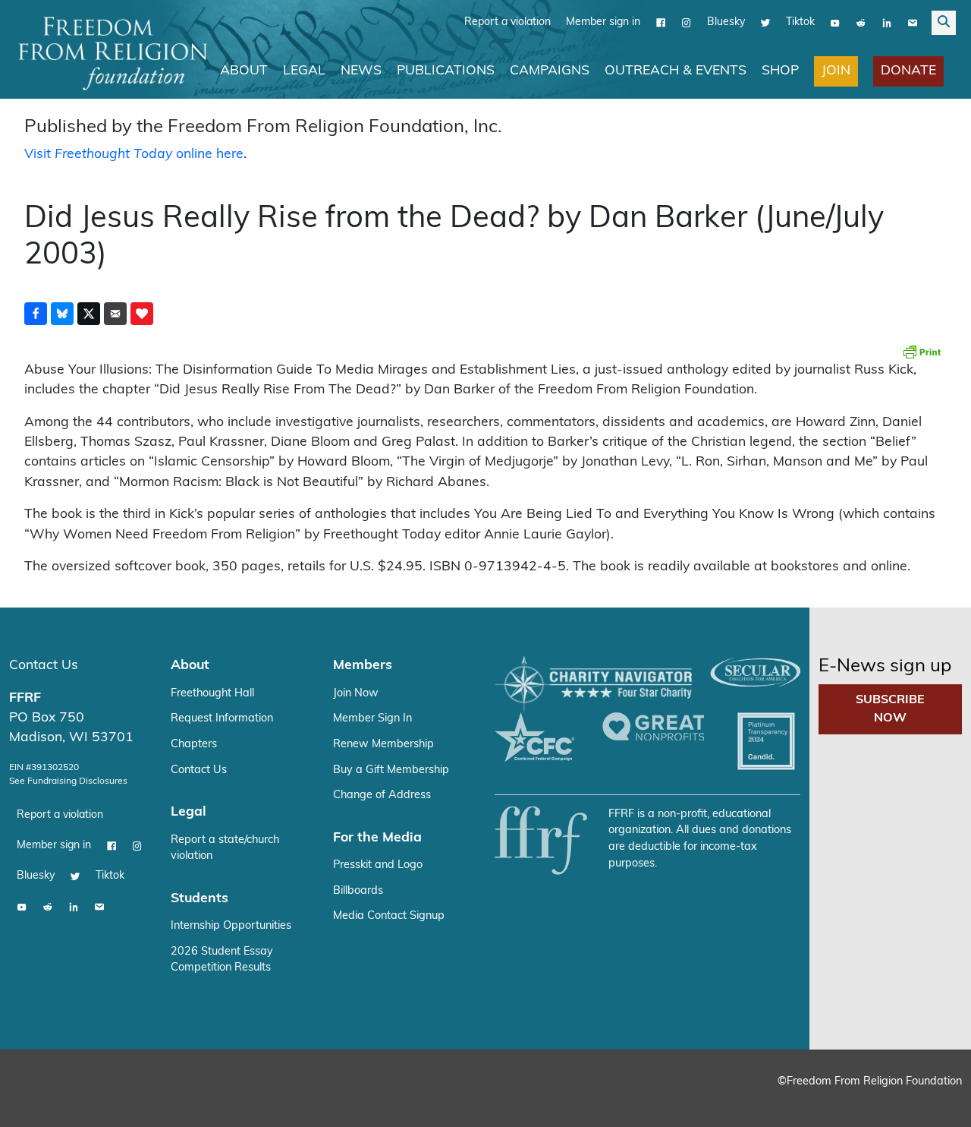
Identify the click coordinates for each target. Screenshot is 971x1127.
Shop (780, 71)
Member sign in (603, 22)
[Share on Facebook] (35, 313)
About (244, 71)
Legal (304, 71)
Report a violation (507, 22)
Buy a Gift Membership (391, 770)
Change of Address (382, 795)
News (361, 71)
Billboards (358, 891)
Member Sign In (372, 718)
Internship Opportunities (231, 926)
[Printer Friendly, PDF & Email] (922, 352)
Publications (446, 71)
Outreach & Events (675, 71)
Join (836, 71)
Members (362, 665)
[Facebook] (661, 23)
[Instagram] (686, 23)
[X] (765, 23)
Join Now (356, 693)
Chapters (194, 744)
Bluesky (726, 22)
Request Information (222, 718)
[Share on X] (88, 313)
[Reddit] (861, 23)
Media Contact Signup (389, 916)
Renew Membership (383, 744)
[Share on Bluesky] (62, 313)
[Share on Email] (115, 313)
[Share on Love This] (141, 313)
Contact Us (43, 665)
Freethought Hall (212, 693)
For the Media (377, 838)
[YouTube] (835, 23)
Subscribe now (890, 709)
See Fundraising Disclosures (68, 781)
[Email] (912, 23)
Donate (908, 71)
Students (199, 898)
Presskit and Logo (378, 865)
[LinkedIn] (887, 23)
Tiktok (800, 22)
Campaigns (549, 71)
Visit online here (134, 154)
